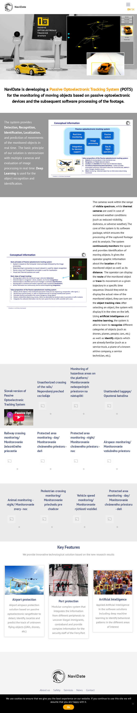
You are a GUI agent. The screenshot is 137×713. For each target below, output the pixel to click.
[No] (132, 703)
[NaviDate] (15, 9)
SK (132, 9)
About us (45, 690)
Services (68, 690)
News (79, 690)
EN (129, 9)
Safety (56, 690)
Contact (90, 690)
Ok (68, 707)
